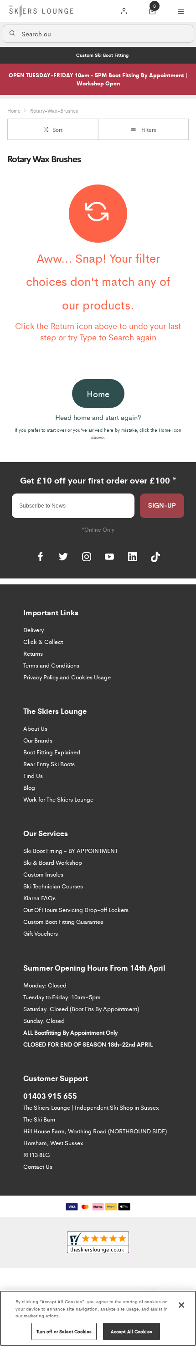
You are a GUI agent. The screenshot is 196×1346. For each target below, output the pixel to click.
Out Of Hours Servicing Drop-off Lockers (76, 909)
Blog (29, 787)
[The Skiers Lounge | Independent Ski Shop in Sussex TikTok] (155, 557)
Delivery (33, 629)
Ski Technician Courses (53, 886)
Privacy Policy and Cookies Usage (67, 677)
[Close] (181, 1305)
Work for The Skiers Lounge (58, 799)
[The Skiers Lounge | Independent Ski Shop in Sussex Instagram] (87, 557)
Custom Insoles (43, 874)
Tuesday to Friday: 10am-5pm (62, 996)
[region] (98, 1318)
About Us (35, 728)
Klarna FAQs (39, 897)
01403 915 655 (50, 1095)
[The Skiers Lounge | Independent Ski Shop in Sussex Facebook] (41, 557)
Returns (33, 653)
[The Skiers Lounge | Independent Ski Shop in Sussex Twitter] (63, 557)
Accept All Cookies (131, 1331)
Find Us (33, 775)
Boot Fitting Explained (51, 752)
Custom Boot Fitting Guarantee (63, 921)
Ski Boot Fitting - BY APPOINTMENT (70, 850)
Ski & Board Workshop (52, 862)
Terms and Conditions (51, 665)
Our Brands (37, 740)
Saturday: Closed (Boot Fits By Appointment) (81, 1008)
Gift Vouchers (40, 933)
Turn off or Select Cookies (64, 1331)
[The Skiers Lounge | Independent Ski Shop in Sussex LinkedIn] (133, 557)
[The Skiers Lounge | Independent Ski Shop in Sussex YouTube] (109, 557)
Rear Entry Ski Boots (49, 763)
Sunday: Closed (44, 1020)
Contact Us (37, 1166)
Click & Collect (43, 641)
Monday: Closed (45, 985)
